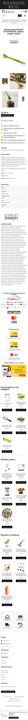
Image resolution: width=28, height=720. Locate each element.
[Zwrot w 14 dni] (20, 625)
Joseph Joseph (5, 193)
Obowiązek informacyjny (14, 698)
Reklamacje (3, 677)
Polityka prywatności (19, 696)
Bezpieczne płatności (20, 620)
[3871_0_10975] (14, 59)
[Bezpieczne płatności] (20, 617)
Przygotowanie (17, 20)
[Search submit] (20, 15)
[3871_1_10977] (18, 81)
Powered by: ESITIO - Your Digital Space (14, 706)
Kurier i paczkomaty (7, 627)
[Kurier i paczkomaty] (7, 625)
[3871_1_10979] (23, 99)
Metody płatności (4, 672)
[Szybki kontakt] (7, 617)
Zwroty (2, 675)
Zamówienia (3, 663)
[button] (25, 15)
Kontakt (2, 679)
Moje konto (3, 660)
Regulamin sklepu (8, 696)
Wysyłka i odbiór (4, 670)
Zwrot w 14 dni (20, 627)
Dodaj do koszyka (14, 717)
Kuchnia (11, 20)
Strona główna (5, 20)
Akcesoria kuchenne (6, 150)
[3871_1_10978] (10, 99)
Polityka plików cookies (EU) (14, 701)
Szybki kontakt (7, 620)
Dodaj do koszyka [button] (7, 410)
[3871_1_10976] (5, 81)
